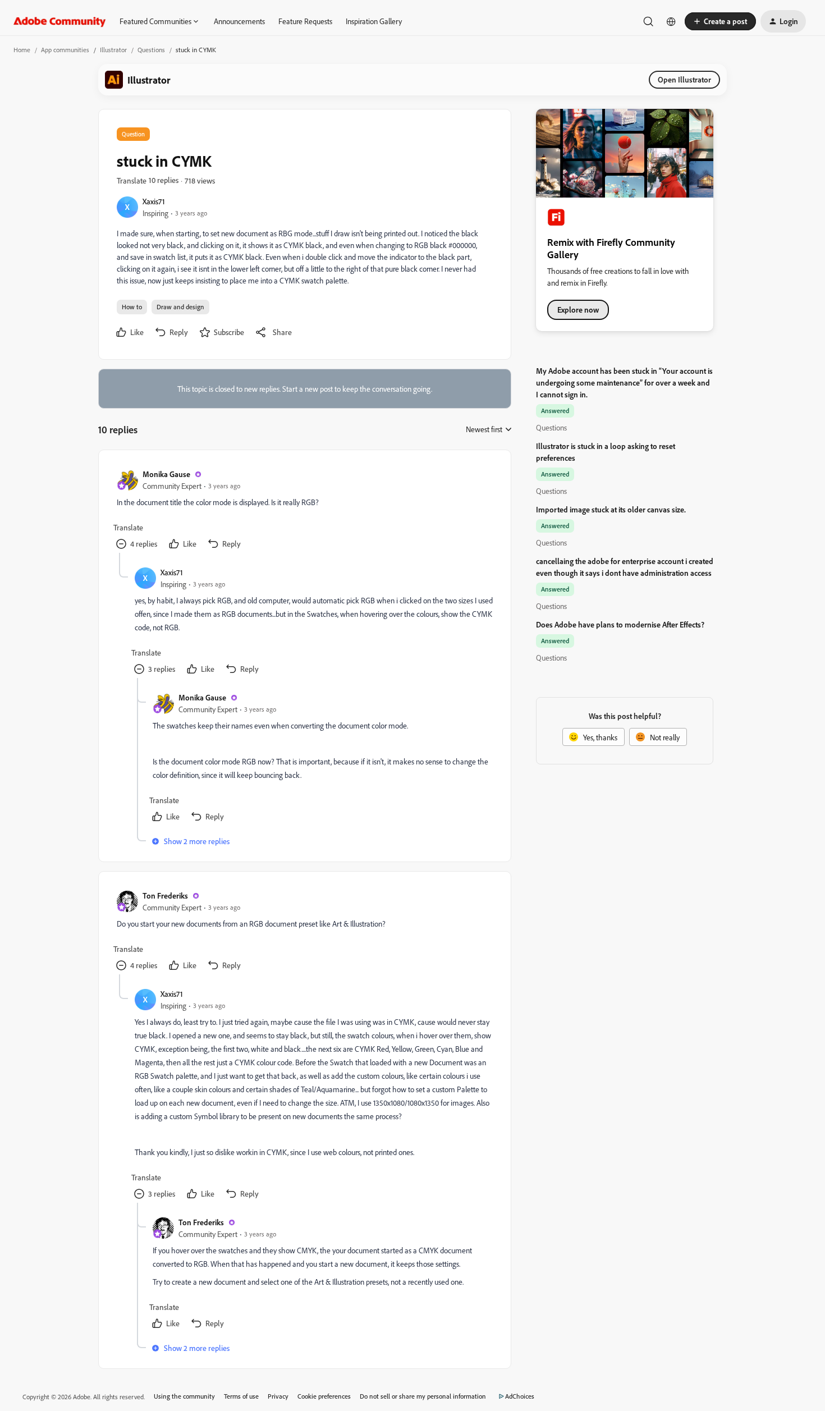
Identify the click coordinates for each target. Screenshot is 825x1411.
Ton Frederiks (165, 895)
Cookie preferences (324, 1396)
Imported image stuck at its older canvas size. (611, 509)
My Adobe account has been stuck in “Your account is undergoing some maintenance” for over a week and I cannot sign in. (624, 382)
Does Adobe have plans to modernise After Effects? (620, 624)
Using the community (184, 1396)
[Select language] (671, 21)
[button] (720, 21)
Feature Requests (305, 21)
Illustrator (113, 49)
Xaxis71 (154, 201)
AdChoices (519, 1396)
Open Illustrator (684, 79)
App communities (65, 49)
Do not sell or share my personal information (423, 1396)
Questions (151, 49)
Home (21, 49)
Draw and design (180, 307)
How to (132, 307)
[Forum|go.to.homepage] (59, 21)
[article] (304, 510)
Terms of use (241, 1396)
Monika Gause (166, 474)
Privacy (278, 1396)
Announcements (239, 21)
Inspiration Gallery (374, 21)
